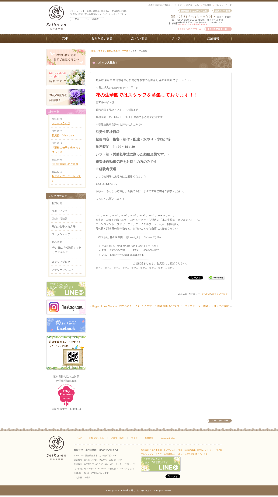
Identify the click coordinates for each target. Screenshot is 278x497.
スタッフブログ (123, 51)
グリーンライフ (61, 123)
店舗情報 (213, 38)
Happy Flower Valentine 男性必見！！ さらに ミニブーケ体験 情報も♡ (133, 306)
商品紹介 (57, 241)
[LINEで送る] (216, 277)
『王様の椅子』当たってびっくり (66, 149)
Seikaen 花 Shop (168, 438)
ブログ (176, 38)
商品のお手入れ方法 (63, 226)
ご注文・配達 (117, 438)
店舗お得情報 (60, 218)
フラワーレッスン (62, 269)
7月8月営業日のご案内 (65, 164)
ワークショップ (61, 234)
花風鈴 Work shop (63, 135)
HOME (93, 51)
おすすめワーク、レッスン (66, 178)
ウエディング (60, 210)
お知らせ (111, 51)
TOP (64, 38)
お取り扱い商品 (101, 38)
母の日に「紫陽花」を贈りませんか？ (66, 250)
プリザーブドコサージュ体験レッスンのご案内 (202, 306)
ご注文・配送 (139, 38)
